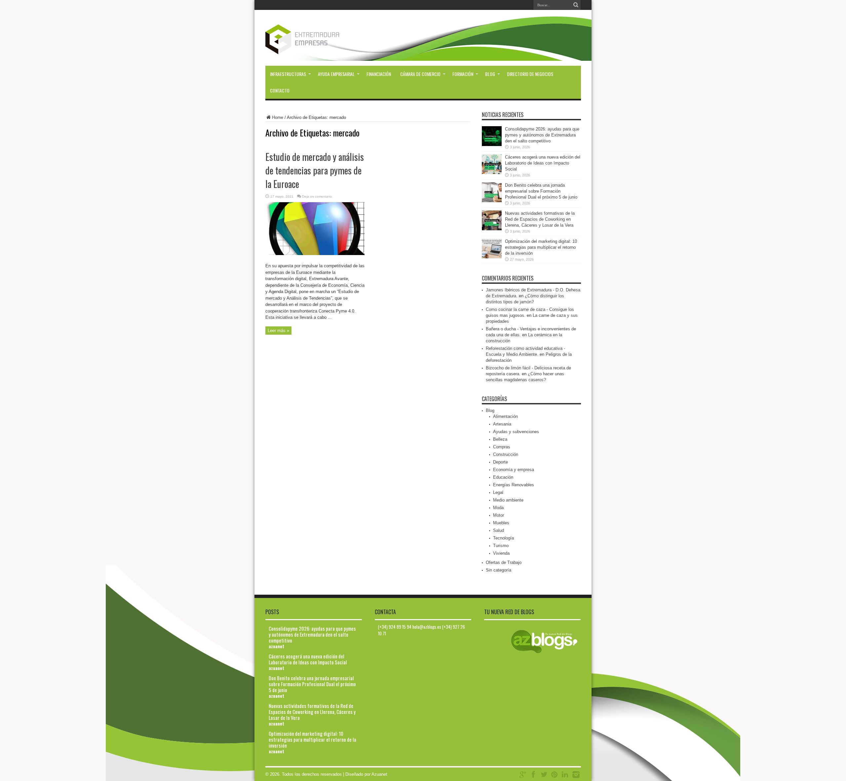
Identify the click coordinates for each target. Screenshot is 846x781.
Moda (498, 507)
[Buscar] (576, 5)
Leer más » (278, 330)
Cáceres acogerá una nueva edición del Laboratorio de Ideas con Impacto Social (542, 163)
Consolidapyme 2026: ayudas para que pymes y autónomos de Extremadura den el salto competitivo (542, 135)
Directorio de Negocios (530, 73)
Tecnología (503, 538)
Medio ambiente (508, 500)
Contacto (279, 90)
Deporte (500, 462)
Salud (498, 530)
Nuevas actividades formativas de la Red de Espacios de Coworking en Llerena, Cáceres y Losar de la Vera (540, 219)
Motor (498, 515)
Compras (501, 446)
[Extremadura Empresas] (320, 49)
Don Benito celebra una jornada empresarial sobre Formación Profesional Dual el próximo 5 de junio (541, 191)
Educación (503, 477)
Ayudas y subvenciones (516, 431)
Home (277, 117)
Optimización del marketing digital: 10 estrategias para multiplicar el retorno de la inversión (541, 247)
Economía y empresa (513, 469)
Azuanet (379, 774)
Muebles (501, 522)
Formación (462, 73)
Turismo (501, 545)
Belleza (500, 439)
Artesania (502, 424)
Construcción (505, 454)
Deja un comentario (317, 196)
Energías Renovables (513, 484)
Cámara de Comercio (420, 73)
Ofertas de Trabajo (503, 562)
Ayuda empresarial (336, 73)
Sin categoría (498, 570)
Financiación (378, 73)
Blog (490, 73)
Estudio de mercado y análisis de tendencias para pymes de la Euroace (314, 170)
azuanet (276, 646)
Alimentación (505, 416)
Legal (498, 492)
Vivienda (501, 553)
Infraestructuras (288, 73)
